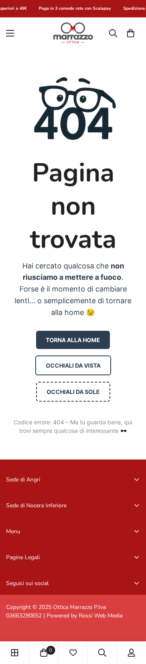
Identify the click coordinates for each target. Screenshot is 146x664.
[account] (131, 653)
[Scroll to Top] (131, 621)
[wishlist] (73, 653)
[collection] (15, 653)
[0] (130, 32)
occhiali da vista (73, 365)
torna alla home (73, 339)
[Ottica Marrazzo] (73, 33)
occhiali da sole (73, 391)
